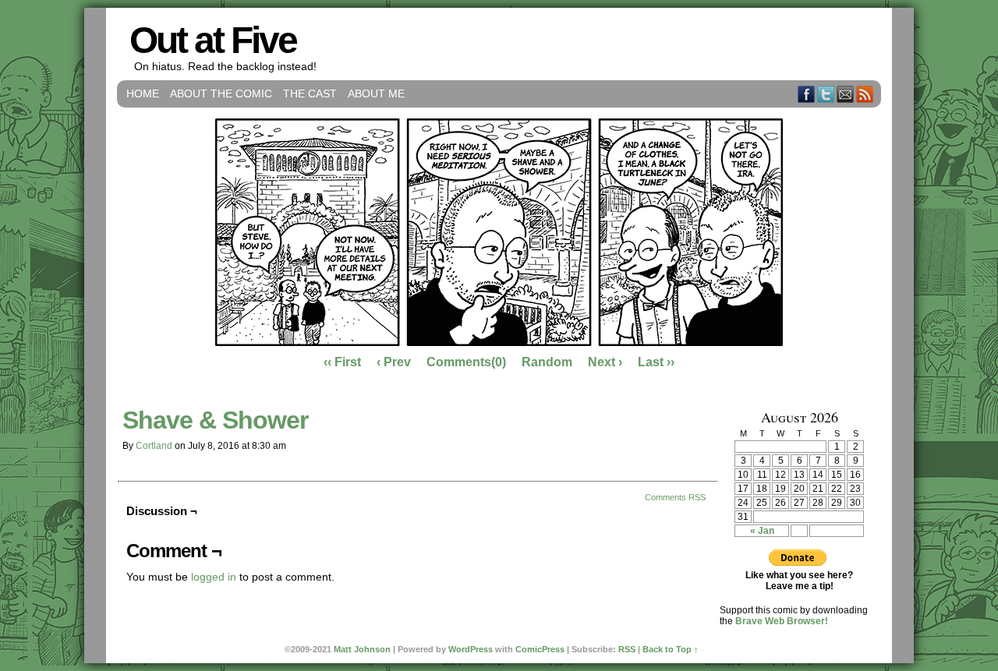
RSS (865, 94)
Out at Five (212, 40)
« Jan (762, 530)
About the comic (221, 93)
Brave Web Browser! (781, 621)
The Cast (310, 93)
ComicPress (539, 649)
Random (547, 362)
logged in (213, 576)
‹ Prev (394, 362)
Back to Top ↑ (670, 649)
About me (376, 93)
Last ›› (656, 362)
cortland (154, 445)
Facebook (806, 94)
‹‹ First (342, 362)
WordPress (470, 649)
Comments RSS (675, 497)
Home (142, 93)
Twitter (826, 94)
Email (845, 94)
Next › (605, 362)
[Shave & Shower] (499, 342)
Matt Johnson (362, 649)
